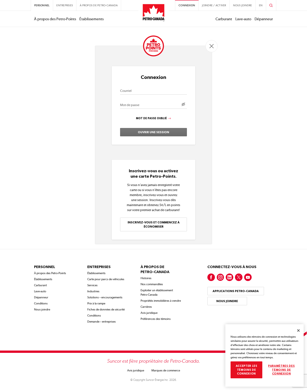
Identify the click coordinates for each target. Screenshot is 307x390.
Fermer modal (212, 46)
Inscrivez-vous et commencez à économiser (154, 224)
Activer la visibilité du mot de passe (183, 104)
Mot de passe (129, 105)
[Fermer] (298, 330)
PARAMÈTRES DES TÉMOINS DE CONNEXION (281, 369)
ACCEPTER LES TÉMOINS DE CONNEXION (246, 369)
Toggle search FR (271, 5)
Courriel (126, 90)
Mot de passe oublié (151, 118)
